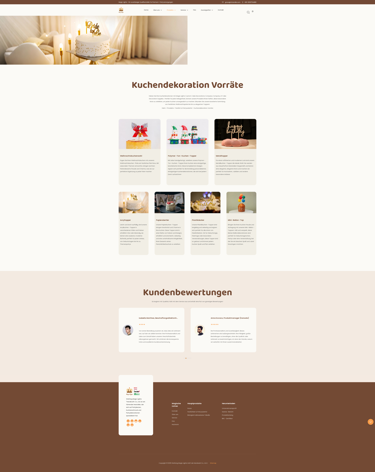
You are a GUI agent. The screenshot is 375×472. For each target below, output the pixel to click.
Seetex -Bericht (227, 412)
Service (174, 418)
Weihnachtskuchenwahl (131, 156)
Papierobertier (162, 220)
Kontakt (175, 411)
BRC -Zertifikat (227, 418)
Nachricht (175, 424)
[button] (184, 358)
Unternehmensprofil (229, 408)
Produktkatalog (227, 415)
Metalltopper (222, 156)
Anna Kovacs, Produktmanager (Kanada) (230, 318)
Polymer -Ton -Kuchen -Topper (182, 156)
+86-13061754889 (250, 2)
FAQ (173, 421)
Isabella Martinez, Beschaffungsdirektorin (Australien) (158, 318)
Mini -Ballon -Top (236, 220)
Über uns (175, 414)
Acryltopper (125, 220)
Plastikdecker (198, 220)
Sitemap (213, 463)
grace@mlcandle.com (232, 2)
